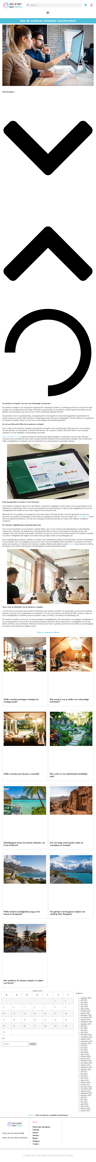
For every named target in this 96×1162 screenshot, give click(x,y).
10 (4, 1013)
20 (35, 1020)
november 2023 (86, 1063)
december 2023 (86, 1061)
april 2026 (84, 1006)
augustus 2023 (86, 1069)
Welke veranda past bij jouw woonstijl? (21, 774)
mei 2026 (84, 1004)
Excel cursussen (83, 517)
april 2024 (84, 1052)
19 (24, 1020)
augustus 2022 (86, 1095)
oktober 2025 (85, 1020)
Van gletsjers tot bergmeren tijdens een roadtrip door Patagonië (67, 912)
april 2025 (84, 1033)
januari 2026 (85, 1013)
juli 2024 (84, 1045)
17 (4, 1020)
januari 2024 (85, 1059)
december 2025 (86, 1015)
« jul (2, 1038)
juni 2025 (84, 1028)
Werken (31, 1115)
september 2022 (86, 1093)
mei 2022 (84, 1102)
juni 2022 (84, 1100)
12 (24, 1013)
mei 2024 (84, 1050)
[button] (48, 13)
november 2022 (86, 1089)
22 (55, 1020)
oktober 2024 (85, 1039)
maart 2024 (85, 1054)
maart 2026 (85, 1009)
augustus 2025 (86, 1024)
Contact (36, 1144)
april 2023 (84, 1078)
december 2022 (86, 1087)
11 (14, 1013)
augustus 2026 (86, 998)
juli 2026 (84, 1000)
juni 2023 (84, 1074)
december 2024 (86, 1035)
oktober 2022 (85, 1091)
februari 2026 (85, 1011)
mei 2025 (84, 1030)
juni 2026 (84, 1002)
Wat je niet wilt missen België (13, 1133)
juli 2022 (84, 1098)
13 (35, 1013)
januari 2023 (85, 1084)
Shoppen (36, 1141)
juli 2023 (84, 1072)
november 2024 (86, 1037)
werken (71, 544)
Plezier (35, 1138)
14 (45, 1013)
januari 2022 (85, 1111)
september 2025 (86, 1022)
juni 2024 (84, 1048)
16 (66, 1013)
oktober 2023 (85, 1065)
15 (55, 1013)
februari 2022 (85, 1108)
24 (4, 1026)
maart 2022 (85, 1106)
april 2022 (84, 1104)
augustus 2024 (86, 1043)
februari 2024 (85, 1056)
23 (66, 1020)
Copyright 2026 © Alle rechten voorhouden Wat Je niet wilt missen (48, 1155)
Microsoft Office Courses (11, 437)
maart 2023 (85, 1080)
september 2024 (86, 1041)
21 (45, 1020)
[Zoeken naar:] (15, 1044)
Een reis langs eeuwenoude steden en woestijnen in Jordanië (66, 844)
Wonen (35, 1133)
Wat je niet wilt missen (41, 1127)
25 (14, 1026)
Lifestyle (36, 1130)
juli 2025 (84, 1026)
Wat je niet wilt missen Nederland (14, 1138)
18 (14, 1020)
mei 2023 (84, 1076)
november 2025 (86, 1017)
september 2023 (86, 1067)
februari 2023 (85, 1082)
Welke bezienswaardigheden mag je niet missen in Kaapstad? (22, 912)
